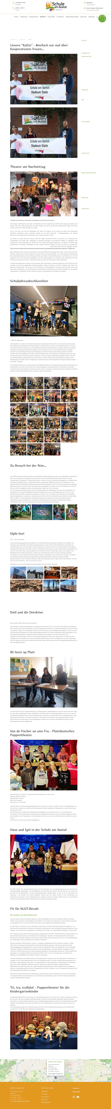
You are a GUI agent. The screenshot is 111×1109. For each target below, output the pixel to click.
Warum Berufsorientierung (89, 187)
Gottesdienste (85, 124)
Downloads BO (86, 189)
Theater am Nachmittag (27, 166)
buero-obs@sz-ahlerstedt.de (95, 8)
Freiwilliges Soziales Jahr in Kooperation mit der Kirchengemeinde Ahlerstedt (91, 73)
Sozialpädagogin (86, 64)
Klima (83, 150)
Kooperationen (86, 191)
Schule (84, 40)
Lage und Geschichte (87, 46)
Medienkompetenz (87, 105)
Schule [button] (16, 16)
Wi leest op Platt (22, 652)
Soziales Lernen (86, 111)
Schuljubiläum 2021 (87, 140)
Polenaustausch (86, 133)
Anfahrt (84, 43)
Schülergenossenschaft (88, 182)
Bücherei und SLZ (87, 143)
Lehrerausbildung (87, 85)
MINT (83, 108)
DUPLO (84, 117)
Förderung (84, 92)
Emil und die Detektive (26, 612)
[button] (97, 17)
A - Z (83, 59)
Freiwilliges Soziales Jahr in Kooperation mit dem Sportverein (90, 78)
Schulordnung (85, 87)
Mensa (83, 129)
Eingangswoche (86, 118)
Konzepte (85, 90)
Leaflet (99, 1081)
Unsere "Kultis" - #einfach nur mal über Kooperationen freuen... (39, 47)
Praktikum (84, 179)
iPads (83, 98)
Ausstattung (85, 45)
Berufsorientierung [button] (72, 16)
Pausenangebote (86, 131)
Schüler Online (86, 184)
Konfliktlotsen (85, 106)
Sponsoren (44, 1099)
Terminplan (23, 16)
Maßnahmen (85, 193)
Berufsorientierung (89, 173)
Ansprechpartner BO (87, 175)
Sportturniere (85, 136)
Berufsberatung (86, 202)
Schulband (86, 159)
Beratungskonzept (87, 113)
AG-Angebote (85, 157)
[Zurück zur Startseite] (56, 7)
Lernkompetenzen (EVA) (88, 101)
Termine (84, 186)
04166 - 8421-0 (19, 8)
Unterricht (86, 153)
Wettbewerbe (85, 128)
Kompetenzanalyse (88, 194)
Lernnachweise (86, 103)
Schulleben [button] (51, 16)
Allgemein (84, 141)
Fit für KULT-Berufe (24, 908)
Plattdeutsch (85, 110)
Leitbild (84, 48)
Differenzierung (86, 115)
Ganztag (84, 94)
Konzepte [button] (43, 16)
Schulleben (86, 121)
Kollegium (84, 61)
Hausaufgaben (86, 96)
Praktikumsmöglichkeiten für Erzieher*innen (91, 82)
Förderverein (85, 148)
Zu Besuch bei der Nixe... (28, 465)
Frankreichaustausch (87, 145)
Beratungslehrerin (87, 200)
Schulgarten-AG (87, 164)
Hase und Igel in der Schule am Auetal (38, 830)
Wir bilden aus (86, 66)
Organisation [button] (33, 16)
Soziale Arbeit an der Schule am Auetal (91, 204)
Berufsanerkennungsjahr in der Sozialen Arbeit (91, 68)
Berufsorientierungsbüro (88, 177)
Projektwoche (85, 134)
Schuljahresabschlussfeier (29, 281)
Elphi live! (17, 533)
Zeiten (83, 170)
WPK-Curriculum (86, 168)
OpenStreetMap (107, 1081)
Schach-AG (86, 161)
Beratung (85, 197)
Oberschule (85, 50)
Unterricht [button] (60, 16)
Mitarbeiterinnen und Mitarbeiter (91, 62)
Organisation (86, 56)
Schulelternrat (85, 147)
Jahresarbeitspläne (87, 166)
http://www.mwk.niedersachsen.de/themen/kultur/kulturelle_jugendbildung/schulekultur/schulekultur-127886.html (42, 248)
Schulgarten (85, 138)
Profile (83, 181)
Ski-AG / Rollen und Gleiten (90, 163)
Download (91, 16)
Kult (83, 99)
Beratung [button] (83, 16)
